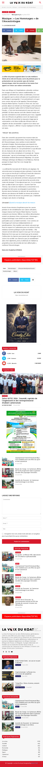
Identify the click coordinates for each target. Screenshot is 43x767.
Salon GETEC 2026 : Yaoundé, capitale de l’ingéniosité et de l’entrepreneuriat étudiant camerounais (19, 400)
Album (15, 271)
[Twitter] (9, 651)
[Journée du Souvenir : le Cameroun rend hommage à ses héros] (8, 484)
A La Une (9, 7)
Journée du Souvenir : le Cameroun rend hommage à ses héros (27, 481)
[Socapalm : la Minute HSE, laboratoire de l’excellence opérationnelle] (8, 556)
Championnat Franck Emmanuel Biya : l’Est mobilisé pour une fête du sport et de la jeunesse (27, 459)
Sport (4, 464)
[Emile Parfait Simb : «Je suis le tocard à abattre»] (8, 664)
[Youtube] (11, 651)
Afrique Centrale (20, 687)
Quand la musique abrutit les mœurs (22, 203)
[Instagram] (6, 651)
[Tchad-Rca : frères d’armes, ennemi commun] (8, 687)
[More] (33, 280)
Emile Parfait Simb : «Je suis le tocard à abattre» (27, 662)
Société (4, 487)
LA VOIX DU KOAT (10, 25)
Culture (12, 12)
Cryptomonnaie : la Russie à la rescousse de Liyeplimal (25, 673)
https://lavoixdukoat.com (21, 295)
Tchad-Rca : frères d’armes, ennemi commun (27, 684)
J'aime (39, 353)
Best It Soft (34, 763)
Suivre (39, 358)
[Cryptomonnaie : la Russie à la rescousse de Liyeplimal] (8, 675)
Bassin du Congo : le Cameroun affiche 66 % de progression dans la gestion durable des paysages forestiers (28, 470)
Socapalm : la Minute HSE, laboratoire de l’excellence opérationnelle (28, 555)
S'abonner (38, 363)
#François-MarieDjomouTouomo (26, 268)
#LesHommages (7, 271)
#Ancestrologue (12, 268)
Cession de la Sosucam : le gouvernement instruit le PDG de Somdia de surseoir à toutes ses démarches (26, 602)
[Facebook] (3, 651)
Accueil (4, 7)
